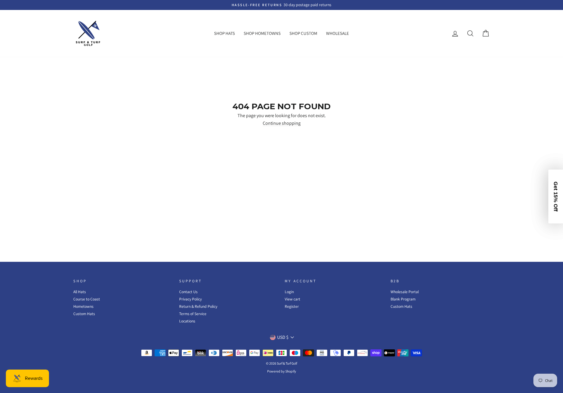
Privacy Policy (190, 299)
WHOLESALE (337, 33)
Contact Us (188, 291)
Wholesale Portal (405, 291)
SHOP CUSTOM (303, 33)
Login (289, 291)
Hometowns (83, 306)
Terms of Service (192, 313)
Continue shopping (282, 123)
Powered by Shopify (281, 371)
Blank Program (403, 299)
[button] (555, 196)
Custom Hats (84, 313)
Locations (187, 321)
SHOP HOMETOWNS (262, 33)
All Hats (79, 291)
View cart (292, 299)
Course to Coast (86, 299)
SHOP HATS (224, 33)
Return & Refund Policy (198, 306)
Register (292, 306)
